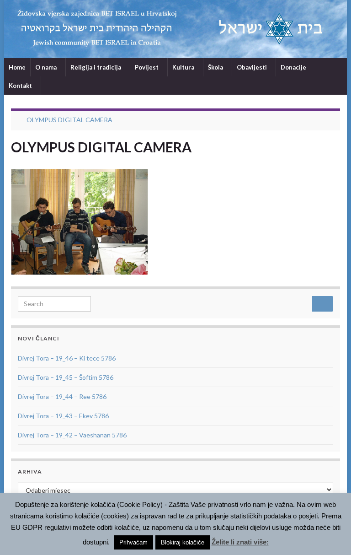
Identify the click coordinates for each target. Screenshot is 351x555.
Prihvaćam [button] (133, 542)
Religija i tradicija (96, 67)
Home (17, 67)
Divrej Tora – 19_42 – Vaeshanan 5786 (72, 435)
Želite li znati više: (240, 542)
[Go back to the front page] (175, 29)
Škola (216, 67)
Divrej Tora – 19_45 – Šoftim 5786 (65, 377)
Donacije (293, 67)
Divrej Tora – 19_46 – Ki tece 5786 (67, 358)
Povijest (147, 67)
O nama (46, 67)
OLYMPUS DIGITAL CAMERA (69, 120)
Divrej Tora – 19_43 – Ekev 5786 (63, 416)
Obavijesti (252, 67)
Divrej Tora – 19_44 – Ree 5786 (62, 396)
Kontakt (21, 85)
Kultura (184, 67)
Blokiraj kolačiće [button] (182, 542)
